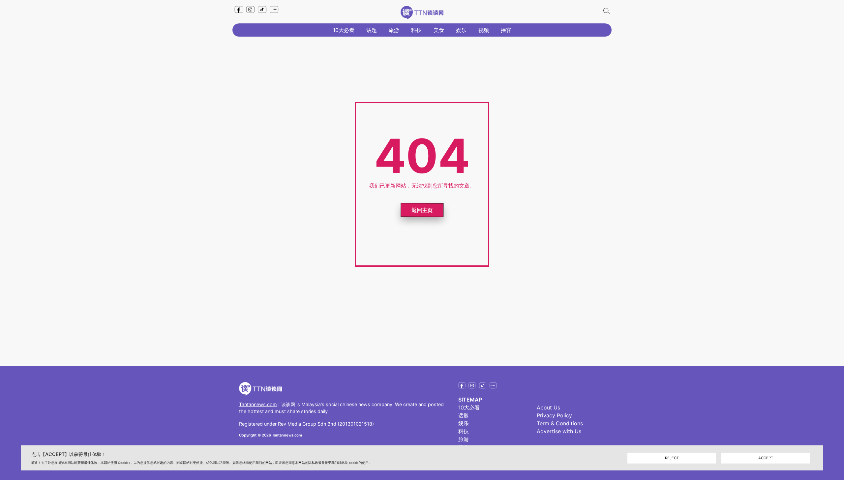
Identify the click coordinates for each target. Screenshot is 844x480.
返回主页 (422, 209)
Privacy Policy (554, 415)
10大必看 (343, 30)
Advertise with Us (559, 431)
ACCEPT (765, 457)
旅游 (394, 30)
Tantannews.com (258, 404)
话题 (371, 30)
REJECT (672, 457)
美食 (439, 30)
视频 (483, 30)
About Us (548, 407)
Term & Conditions (560, 423)
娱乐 (461, 30)
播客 (506, 30)
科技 (416, 30)
